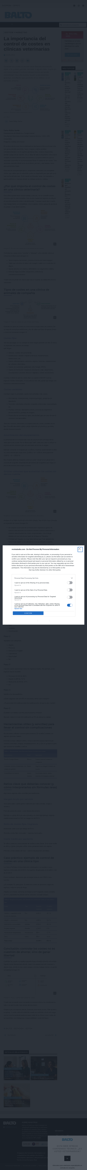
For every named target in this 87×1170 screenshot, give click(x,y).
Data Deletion (31, 620)
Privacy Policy (55, 620)
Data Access (43, 620)
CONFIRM (28, 613)
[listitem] (43, 578)
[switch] (70, 582)
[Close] (80, 549)
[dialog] (43, 585)
